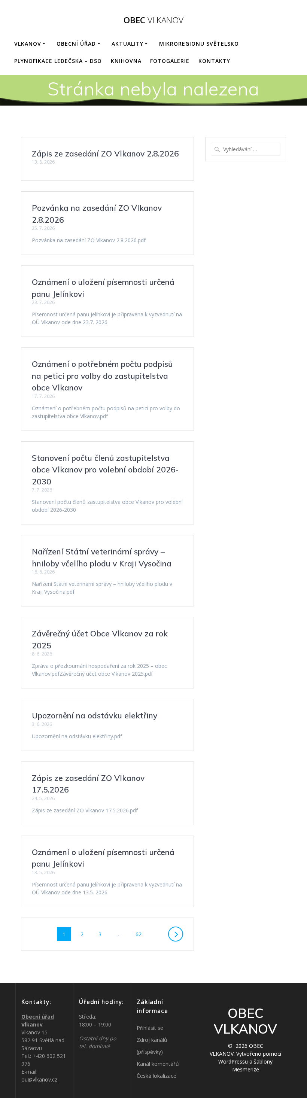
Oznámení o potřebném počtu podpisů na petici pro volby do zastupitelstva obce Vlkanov (102, 375)
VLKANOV (27, 43)
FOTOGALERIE (169, 60)
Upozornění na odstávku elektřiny (94, 715)
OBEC (153, 20)
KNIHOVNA (126, 60)
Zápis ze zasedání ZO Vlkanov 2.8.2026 (105, 153)
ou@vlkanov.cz (39, 1079)
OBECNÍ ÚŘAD (76, 43)
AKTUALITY (127, 43)
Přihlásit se (150, 1027)
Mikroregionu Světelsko (199, 43)
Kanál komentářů (158, 1063)
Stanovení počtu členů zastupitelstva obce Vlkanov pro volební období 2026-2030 (105, 469)
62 (141, 934)
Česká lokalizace (156, 1075)
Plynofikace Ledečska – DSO (58, 60)
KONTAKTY (214, 60)
